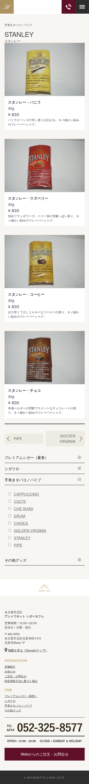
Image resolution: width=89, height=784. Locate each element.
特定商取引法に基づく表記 (21, 681)
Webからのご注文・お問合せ (44, 754)
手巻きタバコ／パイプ (23, 479)
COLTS (20, 501)
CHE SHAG (23, 508)
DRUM (19, 516)
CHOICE (21, 523)
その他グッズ (15, 560)
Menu (82, 7)
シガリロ (12, 468)
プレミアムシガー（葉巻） (26, 457)
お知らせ (10, 671)
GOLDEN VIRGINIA (68, 438)
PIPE (18, 438)
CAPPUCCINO (26, 494)
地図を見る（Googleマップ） (28, 650)
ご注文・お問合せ (15, 676)
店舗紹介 (10, 666)
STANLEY (22, 537)
